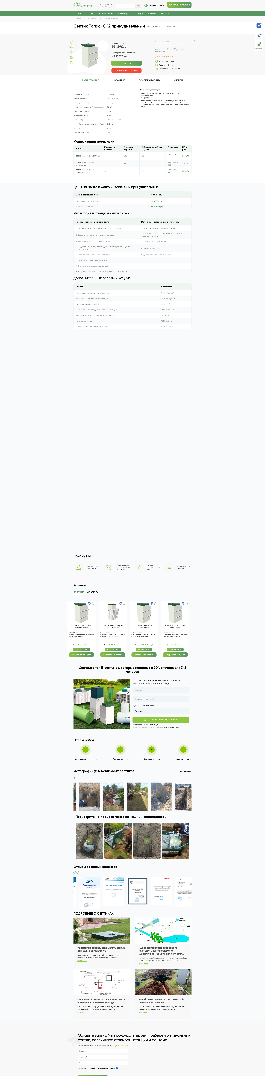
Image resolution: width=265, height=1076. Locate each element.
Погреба (89, 13)
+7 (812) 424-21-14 (157, 5)
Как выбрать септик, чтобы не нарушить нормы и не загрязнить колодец (101, 1001)
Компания (152, 13)
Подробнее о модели (81, 655)
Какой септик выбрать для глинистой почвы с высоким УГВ (161, 1001)
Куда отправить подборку (143, 706)
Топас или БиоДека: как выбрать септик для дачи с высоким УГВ (101, 949)
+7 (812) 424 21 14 (120, 1045)
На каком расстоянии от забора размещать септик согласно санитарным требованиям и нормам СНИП (160, 951)
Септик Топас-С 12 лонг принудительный (81, 626)
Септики (77, 13)
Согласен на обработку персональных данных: (97, 1068)
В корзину (126, 63)
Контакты (165, 13)
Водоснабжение (106, 13)
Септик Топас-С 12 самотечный (88, 156)
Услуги (140, 13)
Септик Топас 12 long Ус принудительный (113, 626)
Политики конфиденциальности (174, 727)
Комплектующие (125, 13)
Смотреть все (185, 771)
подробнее (82, 961)
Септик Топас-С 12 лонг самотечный (175, 626)
